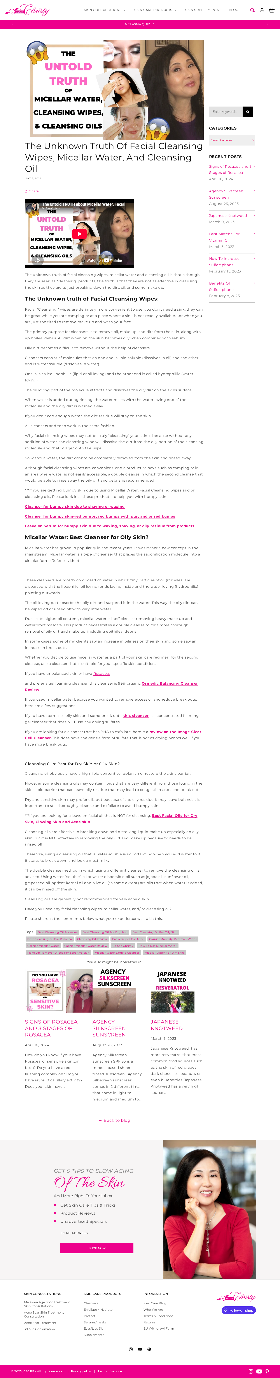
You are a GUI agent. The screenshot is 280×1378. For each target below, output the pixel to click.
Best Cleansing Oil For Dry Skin (105, 932)
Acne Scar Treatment (40, 1323)
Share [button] (34, 191)
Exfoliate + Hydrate (98, 1310)
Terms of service (110, 1371)
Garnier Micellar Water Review (85, 945)
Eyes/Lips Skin (94, 1328)
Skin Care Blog (155, 1303)
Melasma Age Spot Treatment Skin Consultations (47, 1304)
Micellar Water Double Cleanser (117, 952)
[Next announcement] (267, 24)
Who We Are (153, 1310)
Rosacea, (101, 673)
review (156, 732)
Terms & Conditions (158, 1316)
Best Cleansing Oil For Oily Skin (155, 932)
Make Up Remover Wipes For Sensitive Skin (58, 952)
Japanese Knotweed (167, 1025)
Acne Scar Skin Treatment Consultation (44, 1314)
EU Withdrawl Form (159, 1328)
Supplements (94, 1335)
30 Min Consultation (39, 1329)
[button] (104, 9)
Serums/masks (95, 1322)
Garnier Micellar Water (43, 945)
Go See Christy (122, 945)
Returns (150, 1322)
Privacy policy (81, 1371)
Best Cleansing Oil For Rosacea (49, 939)
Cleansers (91, 1303)
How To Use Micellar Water (157, 945)
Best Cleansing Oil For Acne (58, 932)
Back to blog (117, 1120)
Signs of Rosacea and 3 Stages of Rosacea (51, 1028)
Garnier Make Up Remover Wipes (172, 939)
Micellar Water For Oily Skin (164, 952)
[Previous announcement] (12, 24)
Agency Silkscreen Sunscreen (109, 1028)
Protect (89, 1316)
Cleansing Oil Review (92, 939)
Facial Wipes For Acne (128, 939)
